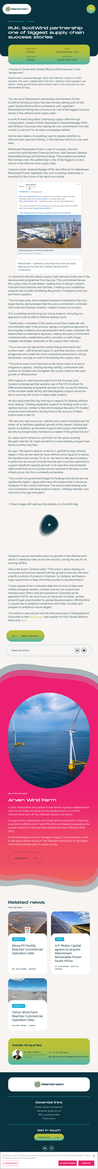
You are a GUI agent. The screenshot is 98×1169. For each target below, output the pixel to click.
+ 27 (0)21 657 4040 (60, 1052)
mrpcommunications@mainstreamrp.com (70, 1057)
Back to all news (30, 636)
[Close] (94, 1156)
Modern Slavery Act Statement (49, 1107)
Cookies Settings (10, 1163)
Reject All (86, 1163)
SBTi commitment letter (49, 1115)
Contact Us (44, 1137)
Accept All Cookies (67, 1163)
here (24, 620)
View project (21, 858)
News (31, 21)
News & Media (16, 21)
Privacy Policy (49, 1118)
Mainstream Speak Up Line (49, 1111)
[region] (49, 1160)
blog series (37, 616)
